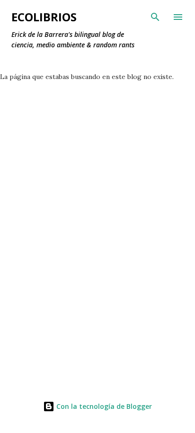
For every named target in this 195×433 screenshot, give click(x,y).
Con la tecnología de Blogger (103, 406)
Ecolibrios (44, 17)
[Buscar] (155, 17)
